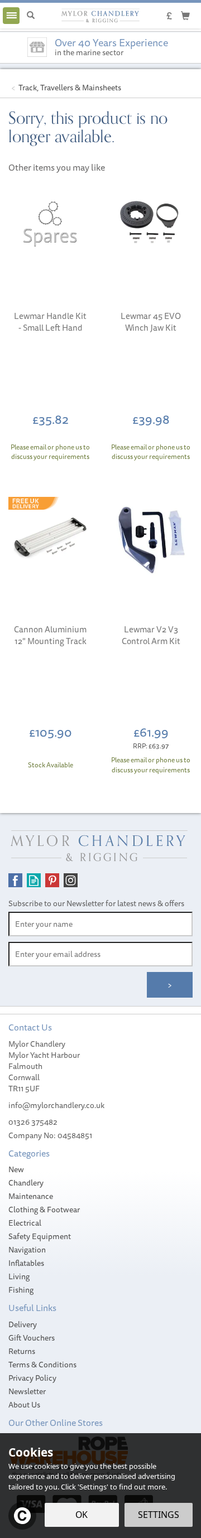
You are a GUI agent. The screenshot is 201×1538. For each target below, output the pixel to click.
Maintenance (30, 1196)
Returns (21, 1351)
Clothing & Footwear (44, 1209)
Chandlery (26, 1182)
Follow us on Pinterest (52, 880)
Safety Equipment (39, 1236)
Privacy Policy (32, 1378)
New (16, 1169)
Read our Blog (34, 880)
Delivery (22, 1324)
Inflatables (26, 1263)
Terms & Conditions (42, 1364)
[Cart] (185, 15)
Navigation (27, 1249)
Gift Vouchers (31, 1337)
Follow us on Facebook (15, 880)
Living (19, 1276)
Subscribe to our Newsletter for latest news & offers (96, 903)
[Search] (30, 15)
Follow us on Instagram (71, 880)
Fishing (21, 1289)
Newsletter (27, 1391)
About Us (24, 1404)
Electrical (24, 1223)
